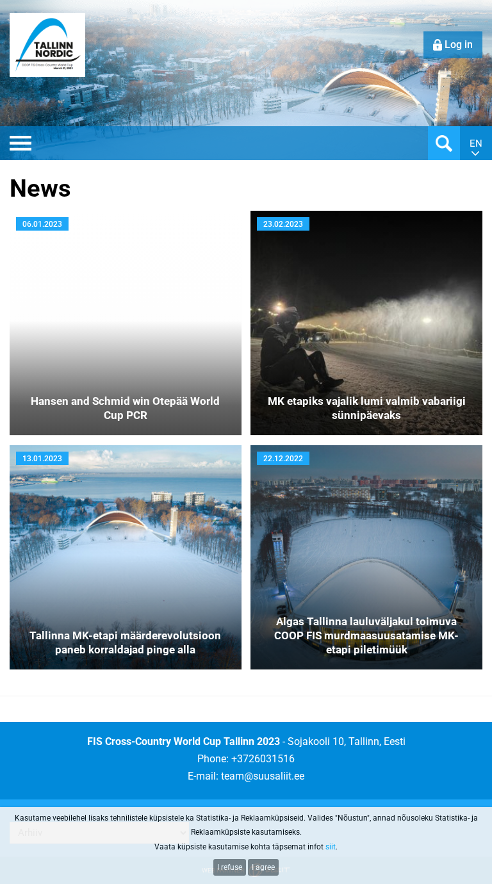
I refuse (229, 867)
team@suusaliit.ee (262, 776)
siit (330, 846)
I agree (263, 867)
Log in (459, 44)
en (476, 143)
